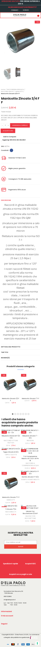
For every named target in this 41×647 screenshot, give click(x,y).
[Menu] (2, 15)
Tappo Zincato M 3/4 (11, 452)
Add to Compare (9, 137)
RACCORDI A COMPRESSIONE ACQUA (30, 464)
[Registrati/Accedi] (33, 15)
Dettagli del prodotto (10, 347)
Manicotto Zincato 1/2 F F (10, 399)
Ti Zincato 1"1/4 (10, 509)
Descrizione (6, 200)
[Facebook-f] (3, 629)
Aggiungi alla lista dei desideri (14, 140)
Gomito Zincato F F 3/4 (30, 477)
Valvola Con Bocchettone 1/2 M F (30, 512)
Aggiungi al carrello (20, 125)
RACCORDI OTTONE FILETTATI (11, 441)
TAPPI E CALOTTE (11, 455)
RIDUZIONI (30, 440)
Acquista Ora (8, 131)
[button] (3, 39)
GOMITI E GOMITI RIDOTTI (30, 479)
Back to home (36, 91)
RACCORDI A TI (10, 512)
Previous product (33, 91)
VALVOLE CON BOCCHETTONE (30, 517)
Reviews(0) (5, 358)
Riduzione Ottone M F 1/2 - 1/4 (11, 437)
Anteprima (14, 384)
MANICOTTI (11, 500)
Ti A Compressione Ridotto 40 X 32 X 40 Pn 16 (30, 458)
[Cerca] (6, 15)
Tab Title (4, 352)
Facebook (11, 150)
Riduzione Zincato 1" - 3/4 (30, 437)
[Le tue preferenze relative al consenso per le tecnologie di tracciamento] (37, 643)
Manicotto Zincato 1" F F (30, 398)
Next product (38, 91)
